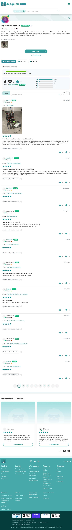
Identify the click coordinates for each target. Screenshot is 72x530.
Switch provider (6, 509)
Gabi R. (8, 100)
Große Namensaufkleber (14, 193)
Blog (58, 469)
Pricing (31, 469)
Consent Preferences (56, 527)
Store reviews (5, 471)
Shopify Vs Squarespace (46, 482)
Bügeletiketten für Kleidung (15, 321)
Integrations (4, 479)
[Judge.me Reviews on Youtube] (38, 461)
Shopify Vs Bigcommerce (47, 474)
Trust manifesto (33, 480)
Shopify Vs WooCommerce (47, 478)
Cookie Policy (46, 527)
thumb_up (60, 152)
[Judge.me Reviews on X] (31, 461)
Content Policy (38, 527)
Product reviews (6, 469)
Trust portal (32, 478)
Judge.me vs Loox (6, 496)
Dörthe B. (9, 188)
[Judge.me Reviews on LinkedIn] (35, 461)
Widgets (3, 476)
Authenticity (23, 527)
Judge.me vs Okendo (5, 501)
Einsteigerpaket (12, 216)
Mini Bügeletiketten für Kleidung (17, 294)
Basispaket (10, 105)
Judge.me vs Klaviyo (5, 506)
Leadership (18, 498)
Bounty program (34, 497)
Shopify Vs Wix (47, 488)
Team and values (20, 496)
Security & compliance (32, 475)
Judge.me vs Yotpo (6, 498)
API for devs (60, 479)
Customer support (34, 471)
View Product (18, 445)
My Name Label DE (10, 25)
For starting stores (20, 471)
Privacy (17, 527)
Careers (17, 501)
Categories (46, 498)
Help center (60, 476)
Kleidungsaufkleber (13, 245)
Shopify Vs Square (48, 486)
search (58, 11)
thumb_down (66, 152)
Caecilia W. (9, 158)
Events (59, 471)
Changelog (60, 481)
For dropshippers (20, 469)
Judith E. (9, 361)
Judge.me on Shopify (46, 470)
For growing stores (20, 474)
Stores (45, 496)
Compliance (30, 527)
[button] (64, 451)
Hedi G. (8, 289)
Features (3, 474)
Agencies (59, 474)
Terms (12, 527)
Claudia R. (9, 240)
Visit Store (35, 51)
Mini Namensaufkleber (14, 163)
